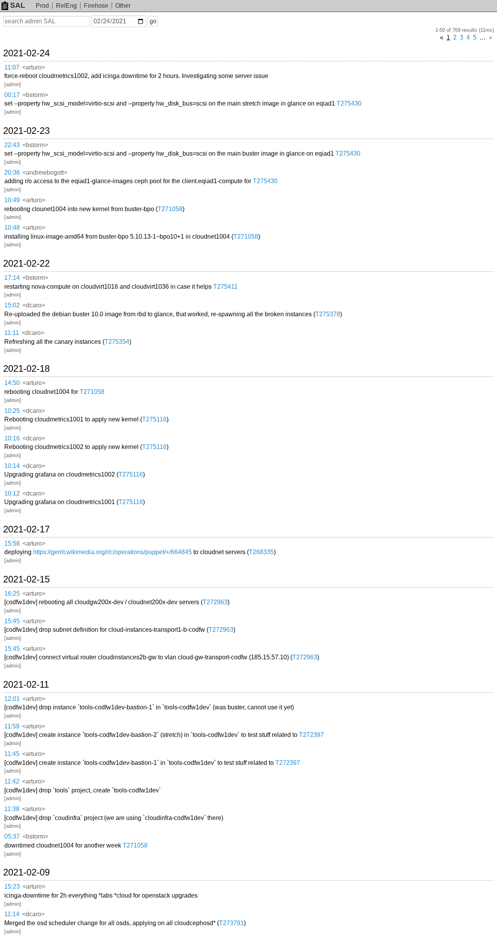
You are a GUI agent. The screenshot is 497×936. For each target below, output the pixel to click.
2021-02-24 (26, 53)
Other (122, 5)
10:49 (12, 200)
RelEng (66, 5)
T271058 (170, 209)
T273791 (231, 923)
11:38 (11, 809)
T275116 (154, 419)
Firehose (96, 5)
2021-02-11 (26, 684)
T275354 (116, 341)
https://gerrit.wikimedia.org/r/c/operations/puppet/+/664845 (112, 552)
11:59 (11, 726)
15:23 (12, 886)
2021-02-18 (26, 369)
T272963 (215, 602)
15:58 (12, 543)
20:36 (12, 172)
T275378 (327, 314)
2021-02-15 (26, 579)
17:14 (12, 277)
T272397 (311, 734)
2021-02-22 (26, 263)
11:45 (11, 754)
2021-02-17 (26, 529)
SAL (17, 5)
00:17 (12, 95)
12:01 (12, 698)
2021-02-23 (26, 131)
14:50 (12, 383)
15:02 (12, 305)
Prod (42, 5)
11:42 (11, 781)
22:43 (12, 145)
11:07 (11, 67)
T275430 (349, 103)
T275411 (225, 286)
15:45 (12, 621)
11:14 (11, 914)
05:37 (12, 836)
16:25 (12, 593)
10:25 (12, 410)
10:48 (12, 227)
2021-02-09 (26, 872)
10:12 (12, 493)
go (152, 21)
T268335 (261, 552)
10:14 (12, 466)
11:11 (11, 332)
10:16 (12, 438)
